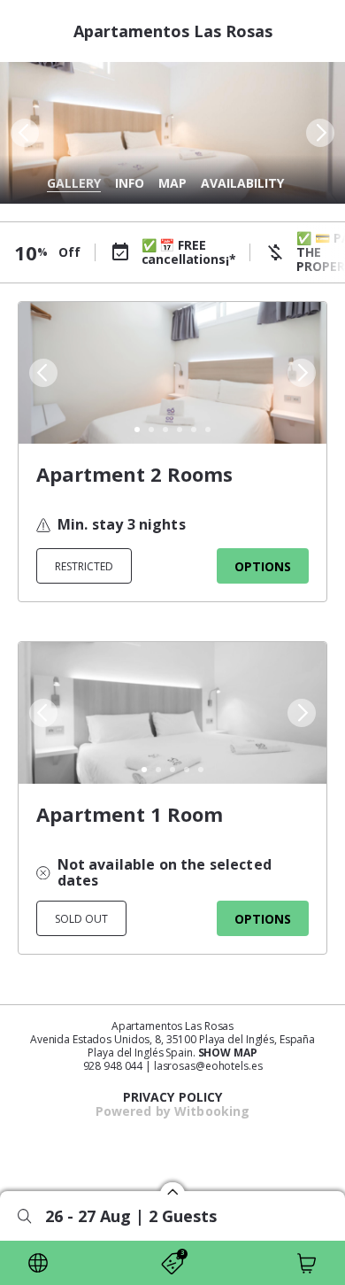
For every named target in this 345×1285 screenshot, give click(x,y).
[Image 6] (208, 429)
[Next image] (322, 133)
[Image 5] (194, 429)
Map (172, 182)
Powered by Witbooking (173, 1111)
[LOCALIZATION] (38, 1263)
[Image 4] (179, 429)
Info (129, 182)
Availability (242, 182)
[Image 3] (165, 429)
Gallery (74, 182)
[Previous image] (23, 133)
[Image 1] (137, 429)
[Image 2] (151, 429)
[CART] (307, 1263)
